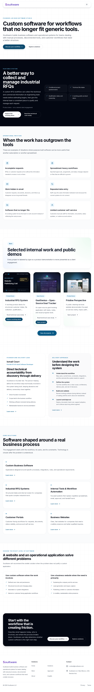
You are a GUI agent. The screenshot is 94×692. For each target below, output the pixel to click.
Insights (50, 676)
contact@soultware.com (76, 666)
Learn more (10, 411)
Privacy (83, 685)
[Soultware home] (12, 4)
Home (33, 666)
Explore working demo (14, 319)
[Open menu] (87, 4)
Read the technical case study (30, 114)
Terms (89, 685)
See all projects (45, 333)
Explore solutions (34, 46)
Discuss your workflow (13, 46)
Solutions (50, 666)
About (33, 676)
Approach (51, 671)
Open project (41, 322)
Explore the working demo (9, 114)
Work (33, 671)
